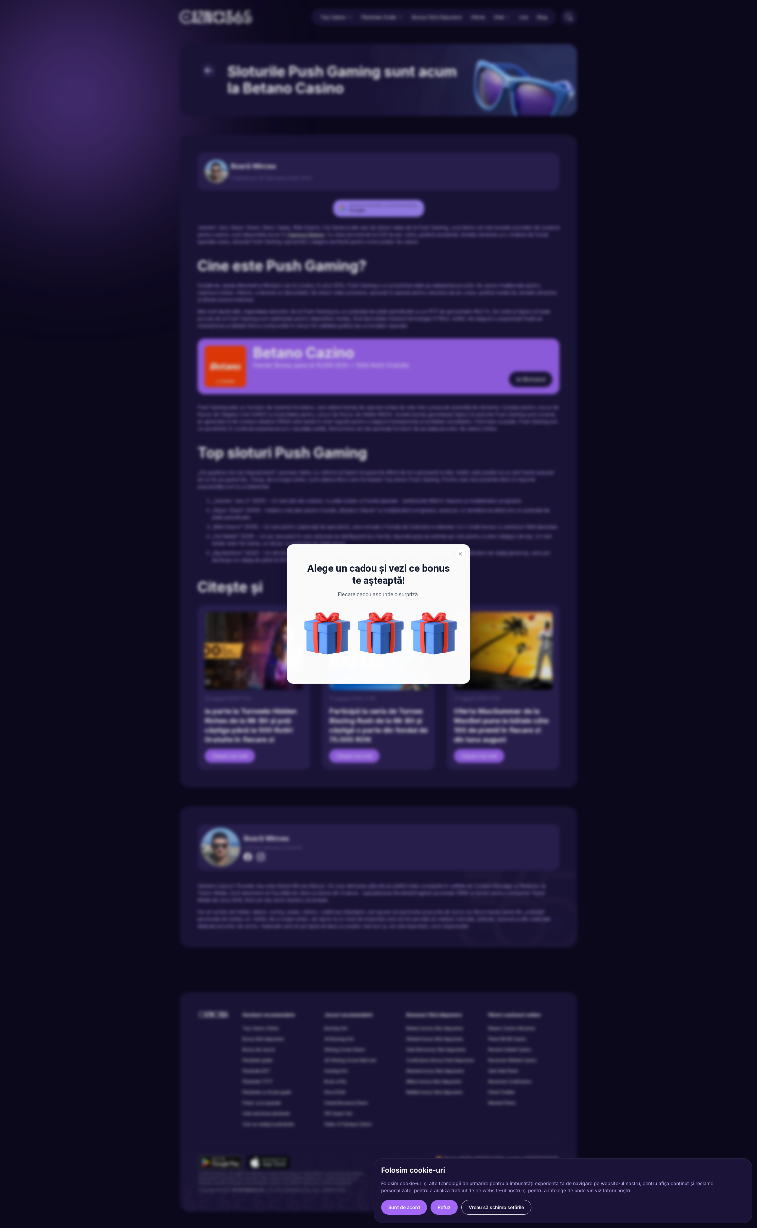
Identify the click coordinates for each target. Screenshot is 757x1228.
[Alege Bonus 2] (381, 633)
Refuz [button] (444, 1207)
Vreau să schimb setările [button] (496, 1207)
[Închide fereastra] (460, 554)
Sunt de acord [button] (404, 1207)
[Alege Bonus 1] (434, 633)
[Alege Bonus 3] (327, 633)
